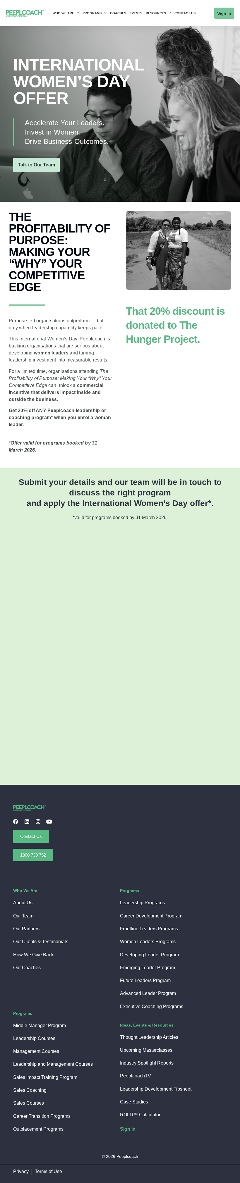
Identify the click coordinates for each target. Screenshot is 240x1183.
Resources (156, 13)
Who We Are (63, 13)
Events (136, 13)
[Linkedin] (27, 821)
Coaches (118, 13)
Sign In (128, 1129)
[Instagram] (38, 821)
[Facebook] (15, 821)
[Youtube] (49, 821)
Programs (92, 13)
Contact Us (185, 13)
